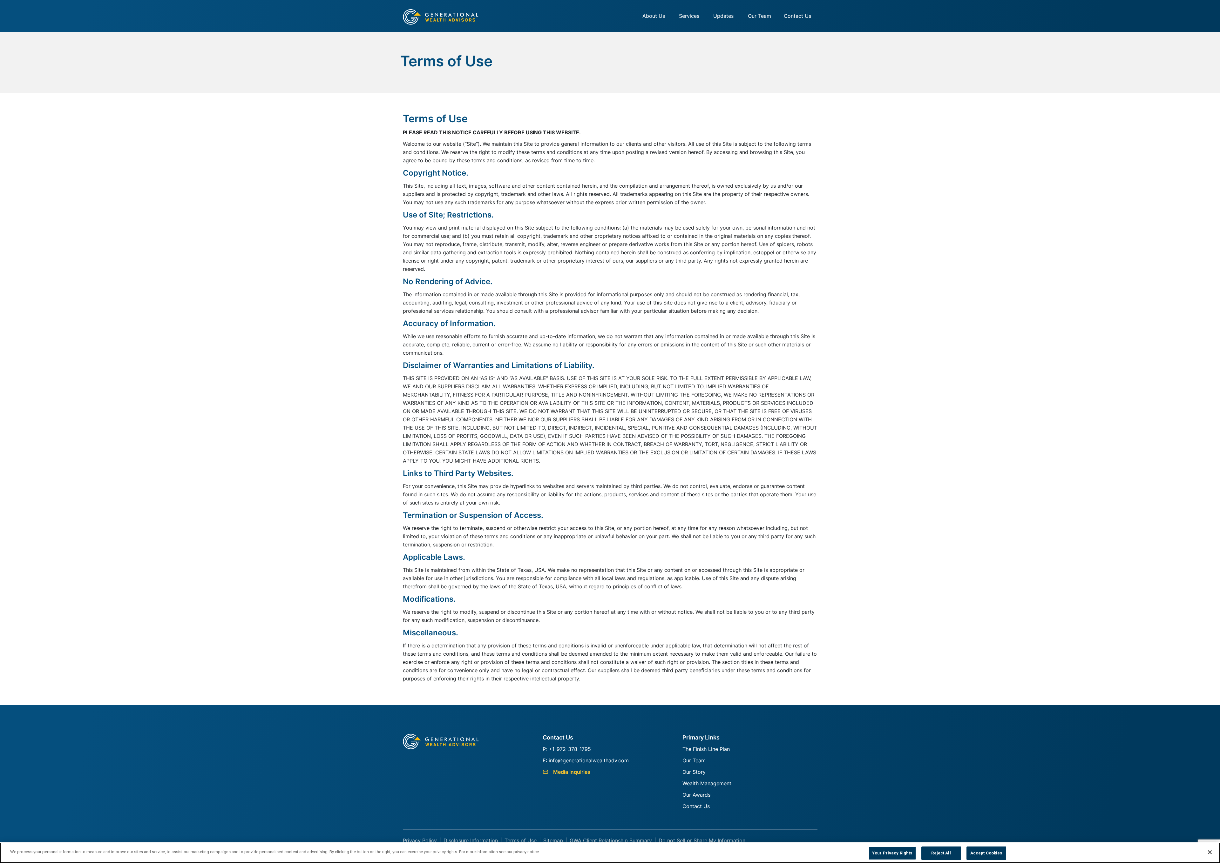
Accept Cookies (986, 853)
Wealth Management (706, 783)
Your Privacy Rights (892, 853)
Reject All (941, 853)
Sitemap (553, 840)
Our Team (759, 16)
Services (689, 16)
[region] (610, 852)
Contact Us (797, 16)
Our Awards (696, 795)
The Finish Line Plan (706, 749)
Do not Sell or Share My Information (702, 840)
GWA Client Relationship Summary (611, 840)
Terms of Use (521, 840)
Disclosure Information (471, 840)
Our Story (694, 772)
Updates (723, 16)
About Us (653, 16)
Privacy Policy (420, 840)
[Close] (1210, 852)
